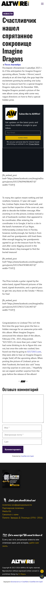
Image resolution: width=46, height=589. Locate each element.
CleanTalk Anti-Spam (27, 456)
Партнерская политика (13, 508)
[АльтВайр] (15, 3)
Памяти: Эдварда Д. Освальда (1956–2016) (22, 517)
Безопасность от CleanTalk (19, 582)
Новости (8, 13)
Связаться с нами (10, 514)
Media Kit (6, 511)
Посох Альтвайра (13, 64)
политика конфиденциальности (17, 504)
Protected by (23, 456)
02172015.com (34, 351)
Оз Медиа (21, 574)
